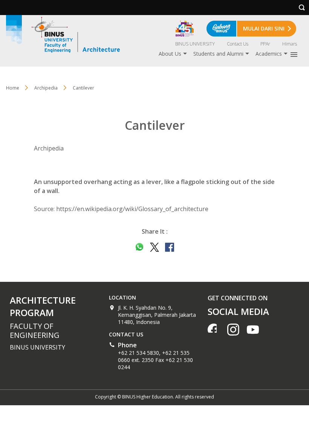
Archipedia (46, 88)
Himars (289, 44)
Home (12, 88)
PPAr (265, 44)
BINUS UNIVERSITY (195, 44)
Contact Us (237, 44)
